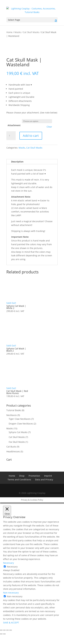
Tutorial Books (13, 410)
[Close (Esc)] (10, 630)
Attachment (14, 125)
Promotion (34, 475)
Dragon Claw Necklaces (21, 423)
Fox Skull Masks (17, 441)
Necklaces (11, 415)
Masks (17, 32)
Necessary (12, 566)
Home (9, 32)
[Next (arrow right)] (4, 633)
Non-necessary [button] (11, 592)
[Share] (7, 630)
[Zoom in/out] (1, 630)
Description (17, 161)
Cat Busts (11, 446)
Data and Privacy (44, 479)
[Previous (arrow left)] (1, 633)
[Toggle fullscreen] (4, 630)
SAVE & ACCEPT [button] (11, 622)
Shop (22, 475)
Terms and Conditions (19, 479)
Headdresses (13, 451)
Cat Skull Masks (31, 32)
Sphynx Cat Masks (18, 432)
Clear (49, 126)
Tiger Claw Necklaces (20, 418)
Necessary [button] (8, 562)
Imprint (48, 475)
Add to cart (31, 135)
